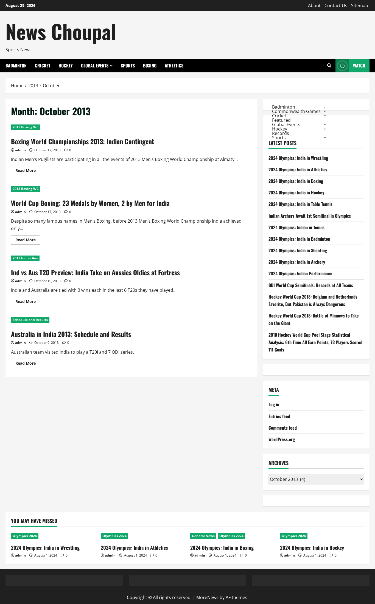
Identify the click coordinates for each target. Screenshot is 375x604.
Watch (359, 65)
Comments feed (282, 427)
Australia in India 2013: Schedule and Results (71, 334)
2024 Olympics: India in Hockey (296, 192)
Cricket (42, 65)
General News (203, 536)
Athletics (174, 65)
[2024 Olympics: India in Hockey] (322, 536)
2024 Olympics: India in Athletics (297, 169)
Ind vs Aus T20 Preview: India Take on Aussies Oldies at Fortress (95, 272)
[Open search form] (329, 65)
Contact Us (335, 5)
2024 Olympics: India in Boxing (295, 181)
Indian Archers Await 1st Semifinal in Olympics (309, 215)
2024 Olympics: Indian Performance (300, 273)
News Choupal (60, 31)
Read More (27, 171)
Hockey (65, 65)
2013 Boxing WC (26, 127)
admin (20, 150)
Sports (128, 65)
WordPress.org (281, 439)
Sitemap (359, 5)
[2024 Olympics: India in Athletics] (143, 536)
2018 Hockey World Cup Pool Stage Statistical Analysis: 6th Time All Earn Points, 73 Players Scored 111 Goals (315, 342)
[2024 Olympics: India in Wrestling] (53, 536)
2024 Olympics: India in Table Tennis (300, 204)
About (314, 5)
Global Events (94, 65)
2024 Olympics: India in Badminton (299, 239)
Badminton (16, 65)
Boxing (149, 65)
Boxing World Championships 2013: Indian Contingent (82, 141)
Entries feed (279, 416)
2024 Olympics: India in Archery (296, 262)
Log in (273, 404)
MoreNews (207, 597)
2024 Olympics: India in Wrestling (298, 158)
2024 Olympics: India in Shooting (297, 250)
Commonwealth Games (296, 111)
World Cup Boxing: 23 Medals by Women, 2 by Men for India (90, 203)
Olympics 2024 (25, 536)
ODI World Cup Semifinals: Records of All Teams (310, 285)
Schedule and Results (30, 319)
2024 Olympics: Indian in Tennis (296, 227)
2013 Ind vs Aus (25, 258)
